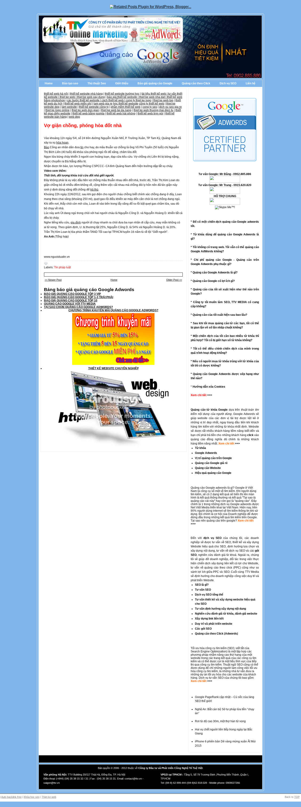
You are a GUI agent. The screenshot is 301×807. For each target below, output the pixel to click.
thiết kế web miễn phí (77, 103)
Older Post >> (174, 279)
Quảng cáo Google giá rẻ (211, 463)
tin (81, 147)
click (250, 435)
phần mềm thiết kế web (125, 107)
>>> (237, 443)
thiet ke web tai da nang (116, 110)
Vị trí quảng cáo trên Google (213, 458)
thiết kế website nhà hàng (86, 93)
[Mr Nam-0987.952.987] (225, 181)
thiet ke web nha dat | (153, 97)
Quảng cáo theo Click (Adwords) (216, 633)
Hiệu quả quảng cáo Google (213, 473)
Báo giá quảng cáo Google (155, 83)
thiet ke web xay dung (91, 97)
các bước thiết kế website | (84, 100)
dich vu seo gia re (170, 107)
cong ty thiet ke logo (138, 100)
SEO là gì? (202, 584)
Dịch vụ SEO (228, 83)
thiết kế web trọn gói (150, 113)
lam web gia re (103, 103)
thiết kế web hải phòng (121, 113)
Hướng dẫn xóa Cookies (209, 386)
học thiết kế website (125, 103)
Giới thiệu (121, 83)
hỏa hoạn (62, 142)
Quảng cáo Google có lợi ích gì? (214, 281)
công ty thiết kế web (151, 103)
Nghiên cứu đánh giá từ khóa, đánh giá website (226, 613)
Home (49, 83)
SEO (231, 648)
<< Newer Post (53, 279)
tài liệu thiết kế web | (155, 93)
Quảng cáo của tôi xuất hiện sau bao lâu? (220, 314)
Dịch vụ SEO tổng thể (209, 594)
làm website (69, 107)
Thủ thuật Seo (96, 83)
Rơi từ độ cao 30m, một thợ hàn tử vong (220, 721)
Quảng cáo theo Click (196, 83)
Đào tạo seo (70, 83)
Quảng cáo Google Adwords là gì (214, 272)
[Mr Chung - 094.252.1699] (225, 193)
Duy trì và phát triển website (213, 623)
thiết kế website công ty (94, 107)
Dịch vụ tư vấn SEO (211, 677)
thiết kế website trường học (122, 93)
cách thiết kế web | (114, 100)
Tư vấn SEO (203, 589)
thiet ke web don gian (85, 110)
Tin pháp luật (62, 267)
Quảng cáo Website (208, 468)
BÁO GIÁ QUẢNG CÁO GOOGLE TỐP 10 (70, 300)
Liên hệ (250, 83)
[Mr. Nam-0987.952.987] (225, 204)
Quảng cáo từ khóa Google (209, 409)
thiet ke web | (68, 97)
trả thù (94, 189)
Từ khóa (200, 448)
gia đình (76, 222)
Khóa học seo (32, 796)
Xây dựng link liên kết (209, 618)
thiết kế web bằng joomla (88, 113)
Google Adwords (206, 453)
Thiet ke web (49, 796)
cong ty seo (150, 107)
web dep (74, 116)
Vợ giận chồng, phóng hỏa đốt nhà (83, 125)
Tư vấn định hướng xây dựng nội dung (220, 608)
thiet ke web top (163, 100)
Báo (46, 147)
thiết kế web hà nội (56, 93)
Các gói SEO (203, 628)
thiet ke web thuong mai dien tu (153, 110)
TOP (297, 796)
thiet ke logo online (57, 110)
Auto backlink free (11, 796)
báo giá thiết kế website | (123, 97)
